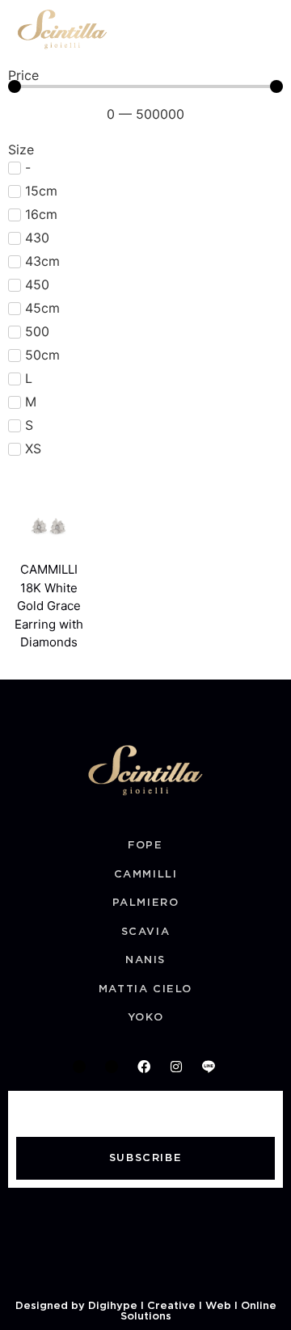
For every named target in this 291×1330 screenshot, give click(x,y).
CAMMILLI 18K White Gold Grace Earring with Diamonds (49, 606)
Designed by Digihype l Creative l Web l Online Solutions (145, 1311)
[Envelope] (111, 1066)
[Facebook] (143, 1066)
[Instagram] (176, 1066)
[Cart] (238, 29)
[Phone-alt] (79, 1066)
